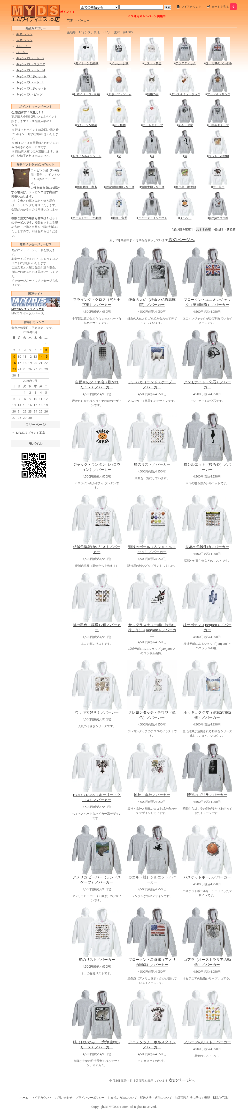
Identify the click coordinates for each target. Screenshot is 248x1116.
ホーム (24, 1097)
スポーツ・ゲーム (120, 94)
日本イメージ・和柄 (87, 94)
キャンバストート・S (30, 58)
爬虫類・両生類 (186, 187)
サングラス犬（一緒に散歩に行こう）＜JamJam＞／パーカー (152, 629)
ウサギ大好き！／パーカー (97, 712)
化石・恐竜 (185, 125)
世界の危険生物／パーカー (207, 546)
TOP (70, 20)
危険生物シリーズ (152, 187)
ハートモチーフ (153, 125)
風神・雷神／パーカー (152, 794)
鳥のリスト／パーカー (152, 464)
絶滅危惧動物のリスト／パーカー (96, 549)
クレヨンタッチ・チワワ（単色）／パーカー (152, 715)
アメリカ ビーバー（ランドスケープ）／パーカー (97, 879)
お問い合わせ (63, 1097)
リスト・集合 (153, 63)
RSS (215, 1097)
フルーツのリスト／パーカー (207, 1041)
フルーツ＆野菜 (87, 125)
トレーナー (23, 46)
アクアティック (186, 63)
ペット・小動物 (219, 156)
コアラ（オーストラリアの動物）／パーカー (207, 962)
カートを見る (222, 7)
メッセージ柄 (120, 63)
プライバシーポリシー (90, 1097)
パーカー (83, 20)
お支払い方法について (122, 1097)
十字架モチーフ (219, 125)
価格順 (218, 229)
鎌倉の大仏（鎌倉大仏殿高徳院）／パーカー (152, 302)
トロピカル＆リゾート (86, 156)
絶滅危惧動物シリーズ (119, 187)
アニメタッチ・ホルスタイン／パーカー (152, 1044)
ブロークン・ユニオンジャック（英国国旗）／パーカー (207, 302)
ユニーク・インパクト (152, 218)
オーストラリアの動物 (86, 218)
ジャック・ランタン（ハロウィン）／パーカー (96, 467)
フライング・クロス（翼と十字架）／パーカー (96, 302)
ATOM (224, 1097)
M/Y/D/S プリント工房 (30, 433)
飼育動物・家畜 (87, 187)
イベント (186, 218)
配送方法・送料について (156, 1097)
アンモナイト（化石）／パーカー (207, 384)
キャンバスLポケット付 (31, 88)
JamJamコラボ (218, 218)
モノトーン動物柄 (87, 63)
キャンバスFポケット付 (31, 76)
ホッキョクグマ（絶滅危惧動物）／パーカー (207, 715)
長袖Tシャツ (24, 40)
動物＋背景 (120, 218)
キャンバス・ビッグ (29, 94)
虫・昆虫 (219, 187)
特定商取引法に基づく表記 (192, 1097)
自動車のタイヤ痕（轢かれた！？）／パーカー (97, 384)
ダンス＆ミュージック (185, 94)
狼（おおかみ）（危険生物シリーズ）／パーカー (96, 1044)
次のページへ (182, 239)
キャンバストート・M (30, 70)
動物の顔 (153, 94)
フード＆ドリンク (218, 94)
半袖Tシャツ (24, 34)
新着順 (231, 229)
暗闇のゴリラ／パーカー (207, 794)
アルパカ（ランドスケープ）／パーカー (152, 384)
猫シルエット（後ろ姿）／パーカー (207, 467)
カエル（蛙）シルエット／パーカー (152, 879)
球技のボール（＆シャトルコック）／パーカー (152, 549)
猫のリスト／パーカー (97, 959)
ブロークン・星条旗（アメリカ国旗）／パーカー (152, 962)
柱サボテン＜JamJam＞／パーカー (207, 627)
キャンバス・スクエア (30, 64)
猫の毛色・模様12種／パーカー (97, 627)
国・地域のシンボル (219, 63)
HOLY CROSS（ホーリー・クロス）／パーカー (97, 797)
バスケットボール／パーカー (207, 877)
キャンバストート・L (30, 82)
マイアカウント (191, 7)
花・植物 (120, 125)
